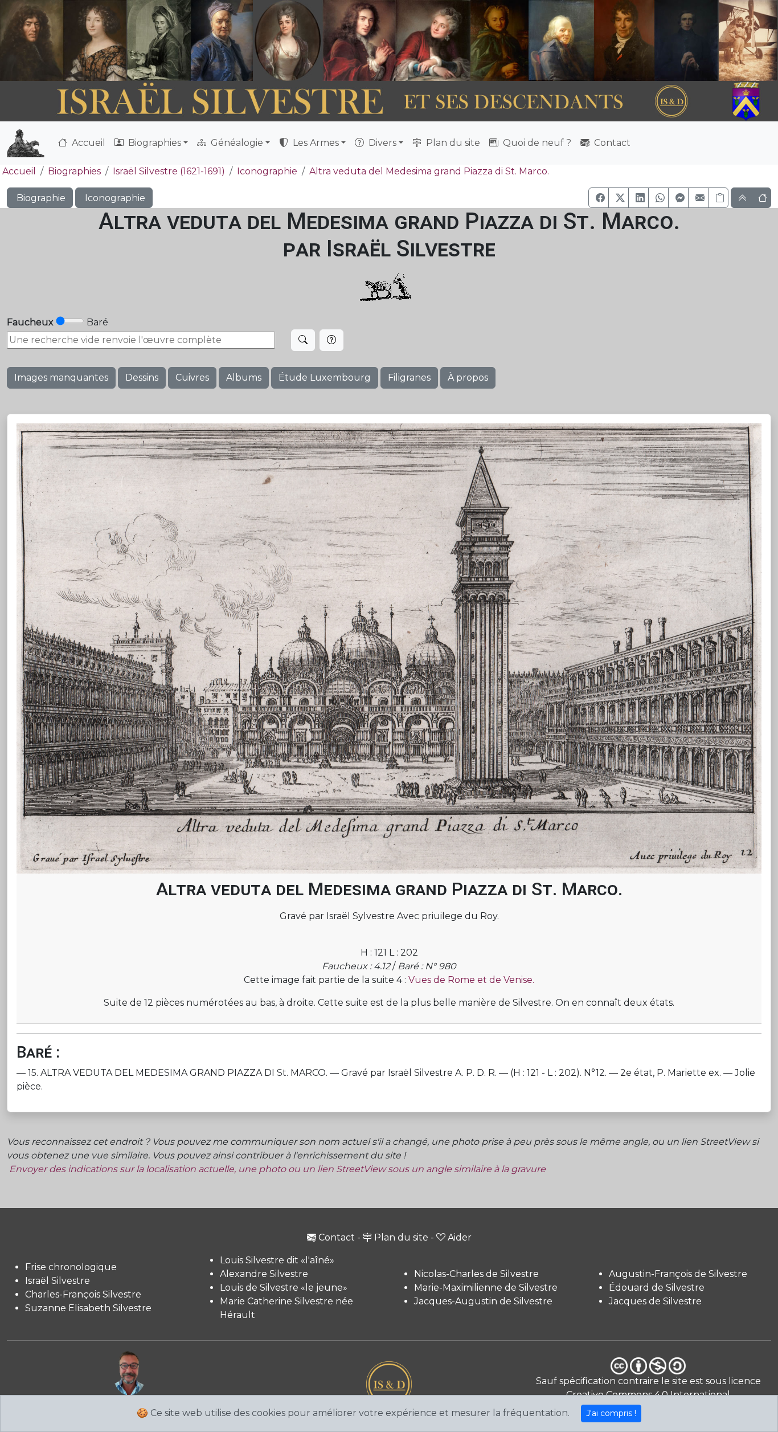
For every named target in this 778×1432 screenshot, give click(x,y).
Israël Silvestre (57, 1280)
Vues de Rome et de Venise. (471, 979)
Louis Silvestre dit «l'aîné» (277, 1260)
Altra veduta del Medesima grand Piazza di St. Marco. (429, 171)
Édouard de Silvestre (657, 1287)
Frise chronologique (71, 1267)
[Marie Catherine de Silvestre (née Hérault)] (286, 40)
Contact (611, 142)
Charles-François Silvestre (83, 1294)
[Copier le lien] (718, 197)
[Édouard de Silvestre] (686, 40)
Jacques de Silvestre (655, 1301)
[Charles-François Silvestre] (159, 40)
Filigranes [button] (409, 377)
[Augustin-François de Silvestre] (624, 40)
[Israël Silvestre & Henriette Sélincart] (63, 41)
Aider (460, 1237)
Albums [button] (243, 377)
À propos (468, 377)
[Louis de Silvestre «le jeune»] (222, 40)
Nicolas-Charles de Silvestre (476, 1273)
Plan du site (452, 142)
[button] (598, 197)
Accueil (87, 142)
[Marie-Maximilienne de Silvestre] (498, 40)
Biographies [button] (153, 142)
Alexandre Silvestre (264, 1273)
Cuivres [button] (192, 377)
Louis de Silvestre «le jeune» (283, 1287)
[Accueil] (359, 102)
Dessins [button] (141, 377)
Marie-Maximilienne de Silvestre (486, 1287)
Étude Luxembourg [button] (325, 377)
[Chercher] (303, 340)
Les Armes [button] (314, 142)
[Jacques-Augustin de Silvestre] (560, 40)
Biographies (74, 171)
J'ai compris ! (611, 1413)
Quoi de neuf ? (536, 142)
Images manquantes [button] (61, 377)
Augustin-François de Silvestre (678, 1273)
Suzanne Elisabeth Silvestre (88, 1308)
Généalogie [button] (235, 142)
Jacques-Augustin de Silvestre (483, 1301)
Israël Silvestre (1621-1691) (169, 171)
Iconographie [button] (114, 198)
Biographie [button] (39, 198)
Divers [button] (381, 142)
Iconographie (267, 171)
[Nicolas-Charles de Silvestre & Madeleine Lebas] (397, 40)
